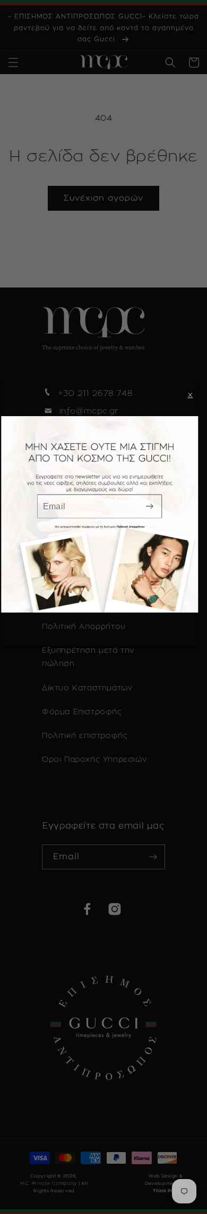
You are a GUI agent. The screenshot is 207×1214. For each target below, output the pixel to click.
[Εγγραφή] (149, 506)
